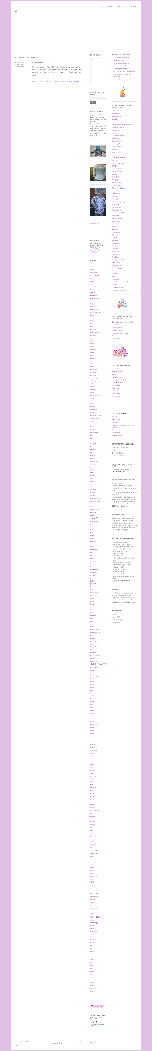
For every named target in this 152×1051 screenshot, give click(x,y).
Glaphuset (115, 273)
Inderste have (94, 569)
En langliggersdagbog (119, 380)
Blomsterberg (94, 309)
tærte (91, 957)
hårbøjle (92, 555)
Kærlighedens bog (95, 655)
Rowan (92, 822)
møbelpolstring (94, 736)
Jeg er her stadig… (119, 60)
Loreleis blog (116, 432)
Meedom (92, 713)
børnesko (93, 372)
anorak (92, 281)
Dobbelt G (115, 238)
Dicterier (114, 284)
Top (16, 1045)
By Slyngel (115, 180)
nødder (92, 759)
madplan (92, 701)
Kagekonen (115, 338)
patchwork (93, 787)
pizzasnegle (93, 801)
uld (91, 968)
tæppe (92, 954)
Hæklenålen (116, 243)
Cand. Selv (115, 388)
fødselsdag (93, 464)
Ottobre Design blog (118, 202)
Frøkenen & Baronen (118, 188)
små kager (94, 850)
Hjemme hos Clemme (119, 290)
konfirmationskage (95, 632)
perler (91, 790)
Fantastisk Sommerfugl (119, 158)
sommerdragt (94, 862)
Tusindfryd (115, 279)
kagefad (92, 607)
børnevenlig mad (94, 378)
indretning (93, 572)
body (91, 323)
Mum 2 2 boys (116, 152)
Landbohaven (116, 385)
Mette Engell (117, 595)
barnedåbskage (95, 298)
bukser (92, 352)
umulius (92, 971)
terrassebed (94, 931)
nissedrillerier (93, 750)
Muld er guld (116, 396)
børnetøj (93, 375)
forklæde (92, 458)
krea (91, 644)
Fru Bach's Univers (118, 136)
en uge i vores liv (94, 418)
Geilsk (92, 475)
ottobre (92, 773)
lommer (92, 684)
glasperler (93, 489)
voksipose (93, 988)
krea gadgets (94, 647)
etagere (92, 421)
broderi (92, 338)
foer (91, 452)
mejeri (92, 716)
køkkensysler (94, 667)
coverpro (92, 386)
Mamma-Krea (116, 224)
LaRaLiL (114, 119)
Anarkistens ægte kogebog (120, 333)
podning (92, 804)
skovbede (93, 844)
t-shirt (92, 925)
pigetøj (92, 793)
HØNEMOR (93, 549)
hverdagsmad (94, 544)
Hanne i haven (116, 377)
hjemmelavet (93, 527)
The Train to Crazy (118, 163)
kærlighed (93, 652)
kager (91, 610)
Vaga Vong (115, 205)
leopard (92, 678)
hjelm (91, 524)
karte (91, 618)
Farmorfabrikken (117, 210)
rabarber (92, 807)
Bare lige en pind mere (119, 260)
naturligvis (93, 744)
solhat (92, 859)
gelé (91, 478)
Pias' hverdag (116, 207)
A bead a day (116, 420)
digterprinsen (93, 398)
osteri (92, 770)
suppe (92, 902)
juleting (92, 601)
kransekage (93, 641)
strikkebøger (94, 888)
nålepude (92, 756)
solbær (92, 856)
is (90, 578)
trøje (91, 948)
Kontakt (110, 6)
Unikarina (115, 249)
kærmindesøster (94, 658)
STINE (114, 166)
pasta (91, 784)
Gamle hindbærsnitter (120, 66)
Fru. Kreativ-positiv (118, 246)
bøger (92, 364)
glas (91, 486)
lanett (91, 673)
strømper (92, 899)
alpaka (92, 270)
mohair (92, 730)
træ (91, 945)
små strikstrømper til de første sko (124, 71)
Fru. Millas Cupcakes (119, 325)
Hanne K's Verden (117, 330)
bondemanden (94, 332)
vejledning (93, 979)
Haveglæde (95, 509)
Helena (94, 518)
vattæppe (92, 977)
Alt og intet (42, 81)
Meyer (92, 721)
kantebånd (93, 615)
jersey (93, 584)
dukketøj (92, 406)
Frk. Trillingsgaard (117, 268)
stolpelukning (93, 876)
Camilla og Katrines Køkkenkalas (122, 322)
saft (91, 827)
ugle (91, 965)
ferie (91, 435)
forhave (92, 455)
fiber (91, 441)
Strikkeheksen (116, 265)
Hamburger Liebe (95, 501)
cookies (92, 383)
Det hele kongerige (95, 395)
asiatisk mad (93, 284)
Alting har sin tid (117, 251)
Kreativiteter (116, 257)
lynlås (92, 690)
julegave (92, 595)
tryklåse (92, 942)
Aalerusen (115, 227)
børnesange (93, 369)
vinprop (92, 985)
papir (91, 781)
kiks (91, 624)
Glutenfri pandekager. (120, 69)
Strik (92, 882)
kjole (92, 627)
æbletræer (93, 994)
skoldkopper (62, 81)
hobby (92, 529)
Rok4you (115, 133)
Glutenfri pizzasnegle (120, 79)
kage (92, 604)
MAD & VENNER (94, 698)
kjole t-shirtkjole (94, 629)
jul (91, 587)
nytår (91, 753)
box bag (92, 335)
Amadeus (92, 278)
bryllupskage (94, 344)
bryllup (92, 341)
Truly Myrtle (116, 177)
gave (92, 470)
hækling (92, 564)
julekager (92, 598)
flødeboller (93, 449)
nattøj (91, 741)
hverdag (55, 81)
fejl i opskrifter (94, 432)
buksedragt (93, 349)
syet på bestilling (94, 908)
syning (95, 916)
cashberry (93, 381)
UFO (91, 962)
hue (91, 532)
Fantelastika (116, 232)
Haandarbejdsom (117, 155)
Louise (92, 687)
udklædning (93, 959)
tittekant (92, 937)
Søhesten (115, 271)
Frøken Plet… (39, 62)
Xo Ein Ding (116, 193)
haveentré (93, 507)
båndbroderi (93, 358)
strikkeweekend (94, 896)
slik (91, 847)
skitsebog (93, 839)
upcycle (92, 974)
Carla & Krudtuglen (118, 122)
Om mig (133, 6)
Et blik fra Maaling (118, 287)
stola (91, 873)
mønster (92, 739)
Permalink (76, 81)
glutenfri (92, 492)
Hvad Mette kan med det (120, 282)
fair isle (92, 426)
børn (51, 81)
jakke (92, 581)
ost (91, 767)
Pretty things (116, 430)
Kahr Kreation (116, 116)
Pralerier (114, 235)
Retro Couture (116, 146)
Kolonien (114, 374)
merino (92, 718)
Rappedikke (115, 229)
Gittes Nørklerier (117, 182)
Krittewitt (115, 174)
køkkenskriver (94, 661)
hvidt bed (92, 546)
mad (91, 695)
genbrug (92, 481)
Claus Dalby (116, 394)
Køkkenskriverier (100, 663)
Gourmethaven (116, 369)
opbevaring (93, 761)
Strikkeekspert (116, 191)
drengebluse (93, 400)
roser (91, 819)
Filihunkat (115, 240)
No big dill (115, 160)
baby (92, 289)
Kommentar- (117, 620)
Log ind (114, 614)
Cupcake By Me (117, 141)
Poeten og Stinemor (118, 127)
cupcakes (93, 389)
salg (91, 830)
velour (92, 982)
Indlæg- (116, 617)
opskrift (92, 764)
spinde (92, 864)
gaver (91, 472)
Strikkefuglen (116, 215)
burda (91, 355)
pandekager (93, 776)
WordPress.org (116, 622)
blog (91, 303)
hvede (92, 535)
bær (91, 361)
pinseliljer (92, 796)
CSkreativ (115, 422)
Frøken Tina (93, 461)
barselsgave (93, 301)
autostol (92, 287)
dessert (92, 392)
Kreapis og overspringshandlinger (122, 124)
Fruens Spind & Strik (118, 213)
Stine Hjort (115, 149)
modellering (93, 727)
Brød (91, 346)
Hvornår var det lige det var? (121, 469)
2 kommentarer (19, 67)
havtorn (92, 515)
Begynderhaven (117, 371)
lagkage (92, 670)
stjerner (92, 867)
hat (91, 504)
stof (91, 870)
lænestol (92, 693)
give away (93, 484)
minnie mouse (94, 724)
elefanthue (93, 412)
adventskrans (94, 264)
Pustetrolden (116, 138)
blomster (92, 306)
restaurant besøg (95, 810)
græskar (92, 495)
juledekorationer (94, 592)
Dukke (92, 403)
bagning (93, 295)
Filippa (93, 444)
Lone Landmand (117, 327)
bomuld (93, 329)
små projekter (94, 853)
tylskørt (92, 951)
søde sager (94, 923)
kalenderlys (93, 612)
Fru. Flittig (115, 199)
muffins (92, 733)
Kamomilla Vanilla (117, 218)
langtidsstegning (94, 676)
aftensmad (93, 267)
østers (92, 997)
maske (92, 710)
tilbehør (92, 934)
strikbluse (93, 885)
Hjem (102, 6)
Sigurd (93, 836)
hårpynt (92, 558)
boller (91, 326)
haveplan (93, 512)
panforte (92, 779)
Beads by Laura (117, 435)
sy (91, 905)
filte (91, 446)
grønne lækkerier (95, 498)
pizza (91, 799)
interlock (92, 575)
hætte (91, 566)
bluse (92, 315)
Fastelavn (93, 429)
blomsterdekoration (95, 312)
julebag (92, 589)
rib (91, 813)
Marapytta (115, 276)
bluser (92, 318)
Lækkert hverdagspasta (121, 63)
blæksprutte (93, 321)
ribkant (92, 816)
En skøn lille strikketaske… (122, 57)
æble (91, 991)
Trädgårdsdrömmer (118, 382)
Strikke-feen (116, 262)
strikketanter (93, 890)
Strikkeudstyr (94, 893)
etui (91, 424)
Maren (92, 707)
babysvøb (93, 292)
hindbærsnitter (94, 521)
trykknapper (93, 939)
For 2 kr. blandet (117, 169)
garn (91, 467)
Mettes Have (116, 391)
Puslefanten (116, 254)
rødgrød (92, 824)
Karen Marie (116, 221)
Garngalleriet (116, 130)
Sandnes (92, 833)
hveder (92, 538)
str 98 (91, 879)
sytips (92, 920)
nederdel (92, 747)
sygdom (69, 81)
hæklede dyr (93, 561)
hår (91, 552)
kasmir (92, 621)
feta (91, 438)
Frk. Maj (114, 196)
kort (91, 635)
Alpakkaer (93, 272)
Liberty (92, 681)
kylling (92, 649)
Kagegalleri (122, 6)
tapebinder (93, 928)
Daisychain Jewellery (118, 417)
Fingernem (115, 113)
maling (92, 704)
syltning (92, 913)
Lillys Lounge (116, 111)
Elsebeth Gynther (95, 415)
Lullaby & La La (117, 171)
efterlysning (93, 409)
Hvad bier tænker (117, 185)
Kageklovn (115, 336)
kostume (92, 638)
